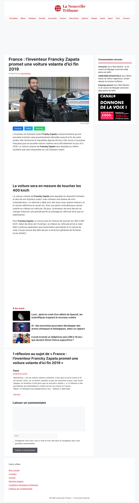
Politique (32, 18)
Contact (126, 18)
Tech (118, 18)
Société (42, 18)
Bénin (23, 18)
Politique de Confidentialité (20, 489)
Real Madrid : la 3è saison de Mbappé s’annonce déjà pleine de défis (113, 69)
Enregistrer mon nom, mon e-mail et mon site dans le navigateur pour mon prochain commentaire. (47, 442)
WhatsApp (39, 128)
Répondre (16, 394)
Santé (102, 18)
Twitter (28, 128)
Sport (110, 18)
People (94, 18)
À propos (13, 474)
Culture (63, 18)
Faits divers (74, 18)
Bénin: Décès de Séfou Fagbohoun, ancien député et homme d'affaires (115, 78)
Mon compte (14, 470)
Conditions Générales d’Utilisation (23, 485)
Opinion (85, 18)
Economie (52, 18)
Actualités (13, 18)
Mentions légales (16, 481)
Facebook (18, 128)
